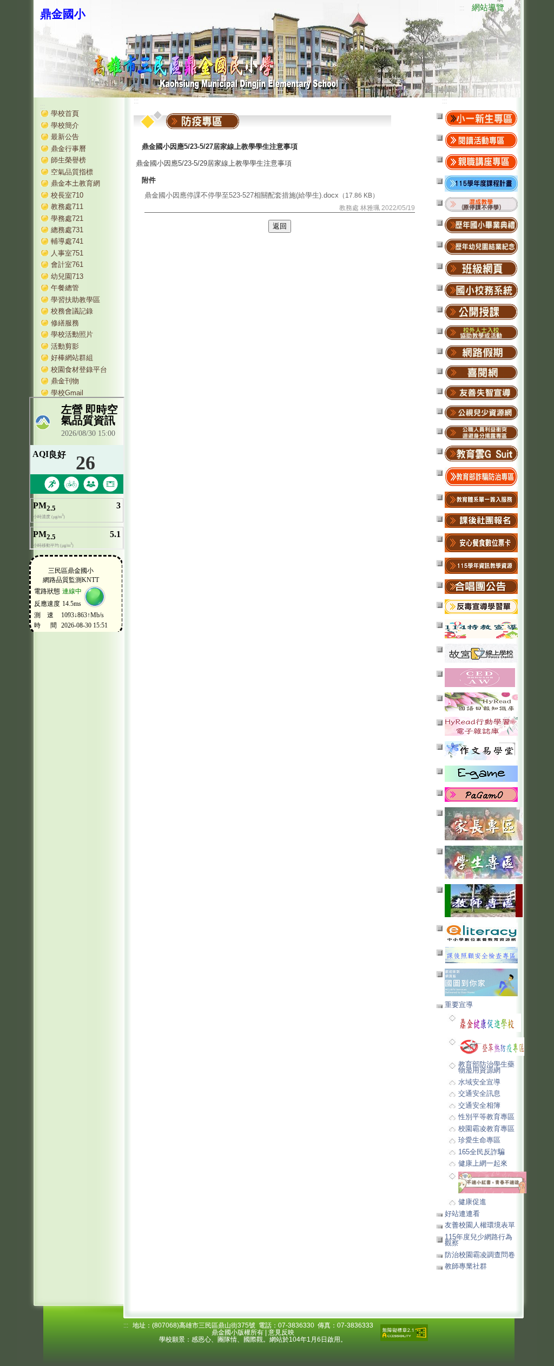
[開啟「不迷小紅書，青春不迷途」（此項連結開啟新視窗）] (492, 1182)
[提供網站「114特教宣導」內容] (481, 628)
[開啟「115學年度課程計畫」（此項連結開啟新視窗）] (481, 183)
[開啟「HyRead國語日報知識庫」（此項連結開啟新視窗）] (481, 701)
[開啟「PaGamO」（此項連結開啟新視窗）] (481, 794)
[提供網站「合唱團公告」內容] (481, 586)
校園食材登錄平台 (79, 369)
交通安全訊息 (479, 1093)
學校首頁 (65, 113)
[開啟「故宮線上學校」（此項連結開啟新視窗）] (481, 653)
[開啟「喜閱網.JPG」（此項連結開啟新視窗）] (481, 372)
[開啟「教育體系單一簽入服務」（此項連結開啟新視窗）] (481, 499)
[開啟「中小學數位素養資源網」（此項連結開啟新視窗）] (481, 931)
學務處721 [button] (67, 218)
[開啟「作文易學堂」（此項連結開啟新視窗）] (481, 750)
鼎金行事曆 (68, 149)
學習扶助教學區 (75, 300)
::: (461, 8)
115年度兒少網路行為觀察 (478, 1240)
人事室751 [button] (67, 253)
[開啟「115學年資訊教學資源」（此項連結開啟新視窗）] (481, 565)
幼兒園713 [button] (67, 276)
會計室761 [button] (67, 264)
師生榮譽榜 (68, 160)
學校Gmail (67, 393)
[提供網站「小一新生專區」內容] (481, 118)
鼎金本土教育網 (75, 183)
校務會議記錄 (72, 311)
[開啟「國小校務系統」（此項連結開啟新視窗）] (481, 290)
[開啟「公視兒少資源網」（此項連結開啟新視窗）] (481, 412)
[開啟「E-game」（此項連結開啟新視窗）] (481, 773)
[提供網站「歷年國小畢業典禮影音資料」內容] (481, 225)
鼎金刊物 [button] (65, 381)
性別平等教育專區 (486, 1117)
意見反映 (281, 1332)
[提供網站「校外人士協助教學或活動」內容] (481, 332)
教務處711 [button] (67, 206)
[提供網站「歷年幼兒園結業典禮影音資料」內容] (481, 247)
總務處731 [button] (67, 230)
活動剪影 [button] (65, 346)
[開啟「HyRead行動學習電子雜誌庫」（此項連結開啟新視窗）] (481, 726)
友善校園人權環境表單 (480, 1225)
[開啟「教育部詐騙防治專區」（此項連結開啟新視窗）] (481, 476)
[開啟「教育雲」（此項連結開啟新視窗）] (481, 453)
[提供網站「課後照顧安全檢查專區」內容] (481, 955)
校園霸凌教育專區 (486, 1129)
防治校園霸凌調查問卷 (480, 1255)
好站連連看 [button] (462, 1214)
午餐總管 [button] (65, 288)
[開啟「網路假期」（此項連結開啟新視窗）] (481, 352)
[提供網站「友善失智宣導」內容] (481, 392)
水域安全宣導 (479, 1082)
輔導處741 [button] (67, 241)
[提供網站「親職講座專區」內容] (481, 162)
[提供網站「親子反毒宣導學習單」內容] (481, 606)
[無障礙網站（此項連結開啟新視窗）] (404, 1332)
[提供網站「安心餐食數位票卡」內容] (481, 542)
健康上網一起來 (482, 1163)
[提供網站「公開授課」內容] (481, 312)
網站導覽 (488, 7)
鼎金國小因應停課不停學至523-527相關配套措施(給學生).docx (241, 195)
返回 (280, 226)
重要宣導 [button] (459, 1005)
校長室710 (67, 195)
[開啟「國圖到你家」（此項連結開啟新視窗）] (481, 982)
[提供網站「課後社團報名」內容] (481, 520)
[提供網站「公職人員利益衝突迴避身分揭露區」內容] (481, 432)
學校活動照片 (72, 334)
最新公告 (65, 137)
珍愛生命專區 (479, 1140)
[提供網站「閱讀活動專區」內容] (481, 140)
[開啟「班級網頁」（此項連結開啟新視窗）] (481, 268)
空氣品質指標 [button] (72, 172)
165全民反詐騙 (481, 1152)
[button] (481, 204)
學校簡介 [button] (65, 125)
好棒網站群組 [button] (72, 358)
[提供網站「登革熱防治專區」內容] (491, 1046)
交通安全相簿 (479, 1105)
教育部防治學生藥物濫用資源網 (486, 1067)
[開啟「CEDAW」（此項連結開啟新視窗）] (480, 677)
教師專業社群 (466, 1266)
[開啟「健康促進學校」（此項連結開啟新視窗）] (489, 1022)
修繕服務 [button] (65, 323)
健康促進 (472, 1202)
